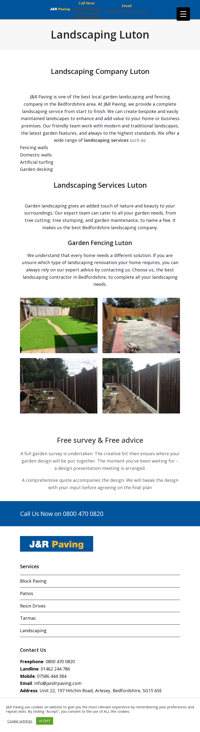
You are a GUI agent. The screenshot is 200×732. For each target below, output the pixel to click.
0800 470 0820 (60, 661)
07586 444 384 (51, 676)
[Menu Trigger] (183, 14)
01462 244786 (86, 12)
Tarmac (28, 618)
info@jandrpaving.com (126, 10)
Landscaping (33, 630)
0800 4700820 (86, 8)
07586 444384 (86, 17)
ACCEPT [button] (44, 721)
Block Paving (33, 581)
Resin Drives (33, 606)
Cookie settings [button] (19, 721)
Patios (26, 593)
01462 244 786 (55, 669)
